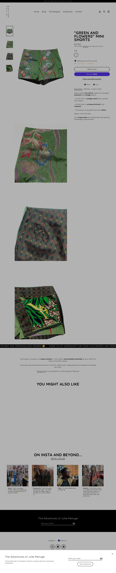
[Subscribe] (101, 558)
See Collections (85, 564)
